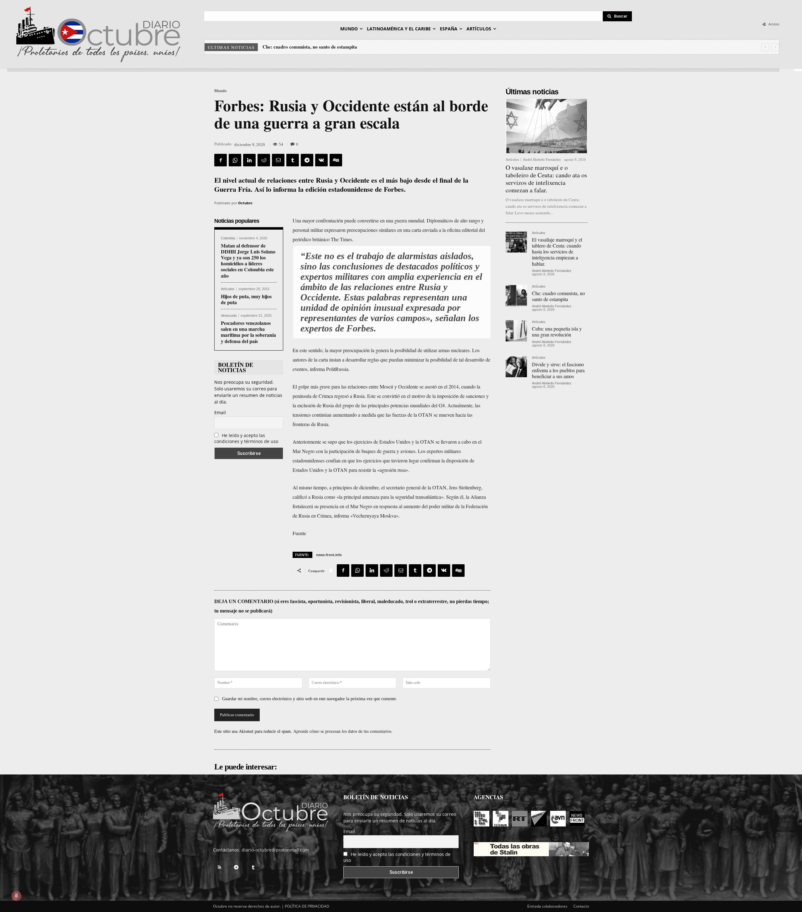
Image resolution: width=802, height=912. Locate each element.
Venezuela (229, 315)
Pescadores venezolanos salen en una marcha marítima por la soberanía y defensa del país (248, 332)
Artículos (227, 289)
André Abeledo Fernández (542, 159)
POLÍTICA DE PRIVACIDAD (307, 906)
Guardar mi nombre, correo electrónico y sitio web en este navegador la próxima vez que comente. (309, 698)
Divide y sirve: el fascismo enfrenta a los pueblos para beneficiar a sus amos (558, 370)
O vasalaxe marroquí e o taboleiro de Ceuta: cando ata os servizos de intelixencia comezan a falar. (546, 178)
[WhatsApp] (235, 160)
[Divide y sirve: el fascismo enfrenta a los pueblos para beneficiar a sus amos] (516, 366)
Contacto (581, 906)
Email (220, 412)
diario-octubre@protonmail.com (275, 850)
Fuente (299, 533)
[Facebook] (220, 160)
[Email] (278, 160)
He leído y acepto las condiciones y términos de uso (246, 438)
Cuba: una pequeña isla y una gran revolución (309, 46)
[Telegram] (307, 160)
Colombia (228, 238)
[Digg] (336, 160)
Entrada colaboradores (547, 906)
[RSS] (219, 867)
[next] (775, 47)
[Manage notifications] (16, 896)
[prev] (765, 47)
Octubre (245, 203)
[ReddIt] (264, 160)
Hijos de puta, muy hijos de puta (246, 299)
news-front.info (329, 554)
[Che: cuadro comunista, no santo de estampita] (516, 295)
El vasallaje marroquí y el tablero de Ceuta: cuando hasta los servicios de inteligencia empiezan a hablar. (557, 251)
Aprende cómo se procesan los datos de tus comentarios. (343, 731)
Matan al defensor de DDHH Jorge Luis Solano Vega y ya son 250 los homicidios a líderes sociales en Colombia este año (248, 260)
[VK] (321, 160)
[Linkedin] (249, 160)
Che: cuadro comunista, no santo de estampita (558, 296)
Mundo (220, 91)
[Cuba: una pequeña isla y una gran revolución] (516, 330)
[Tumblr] (292, 160)
